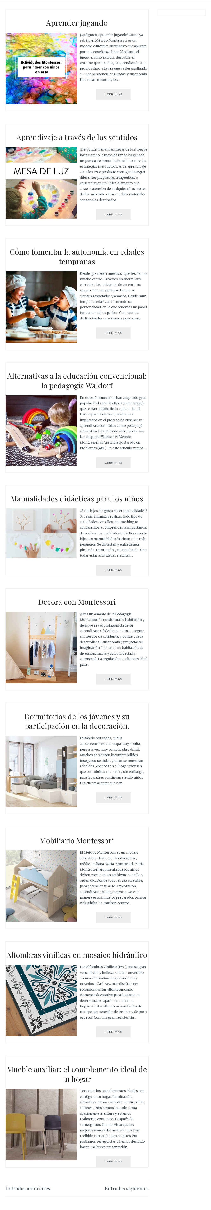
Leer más (115, 96)
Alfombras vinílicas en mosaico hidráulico (77, 955)
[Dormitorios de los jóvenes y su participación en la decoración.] (41, 806)
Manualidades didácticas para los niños (77, 498)
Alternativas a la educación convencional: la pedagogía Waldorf (77, 380)
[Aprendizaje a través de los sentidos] (41, 217)
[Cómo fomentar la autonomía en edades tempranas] (41, 341)
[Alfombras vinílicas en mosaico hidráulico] (41, 1035)
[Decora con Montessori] (41, 682)
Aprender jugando (77, 22)
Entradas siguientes (127, 1188)
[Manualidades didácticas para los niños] (41, 557)
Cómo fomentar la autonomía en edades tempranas (77, 256)
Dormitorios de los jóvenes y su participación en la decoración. (77, 721)
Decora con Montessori (77, 602)
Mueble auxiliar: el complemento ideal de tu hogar (77, 1074)
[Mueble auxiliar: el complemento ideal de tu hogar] (41, 1159)
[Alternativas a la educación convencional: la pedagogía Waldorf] (41, 464)
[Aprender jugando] (41, 103)
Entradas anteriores (27, 1188)
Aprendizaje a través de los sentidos (76, 137)
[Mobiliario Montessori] (41, 920)
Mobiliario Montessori (77, 840)
